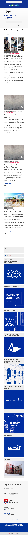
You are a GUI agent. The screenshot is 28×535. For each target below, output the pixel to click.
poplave (9, 34)
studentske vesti (14, 53)
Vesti (6, 34)
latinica (10, 250)
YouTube (12, 5)
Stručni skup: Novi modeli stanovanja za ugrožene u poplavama (13, 165)
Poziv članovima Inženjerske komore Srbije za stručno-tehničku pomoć (13, 210)
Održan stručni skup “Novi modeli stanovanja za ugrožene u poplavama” (13, 56)
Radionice (6, 53)
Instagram (18, 5)
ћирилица (6, 250)
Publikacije (15, 51)
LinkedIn (16, 5)
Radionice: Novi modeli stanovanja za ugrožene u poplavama (13, 115)
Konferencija (7, 51)
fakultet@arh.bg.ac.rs (9, 509)
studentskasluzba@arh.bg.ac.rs (12, 516)
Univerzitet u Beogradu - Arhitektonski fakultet (8, 32)
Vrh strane (13, 530)
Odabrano (14, 161)
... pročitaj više (7, 84)
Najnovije (15, 33)
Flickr (14, 5)
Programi (14, 111)
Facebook (10, 5)
